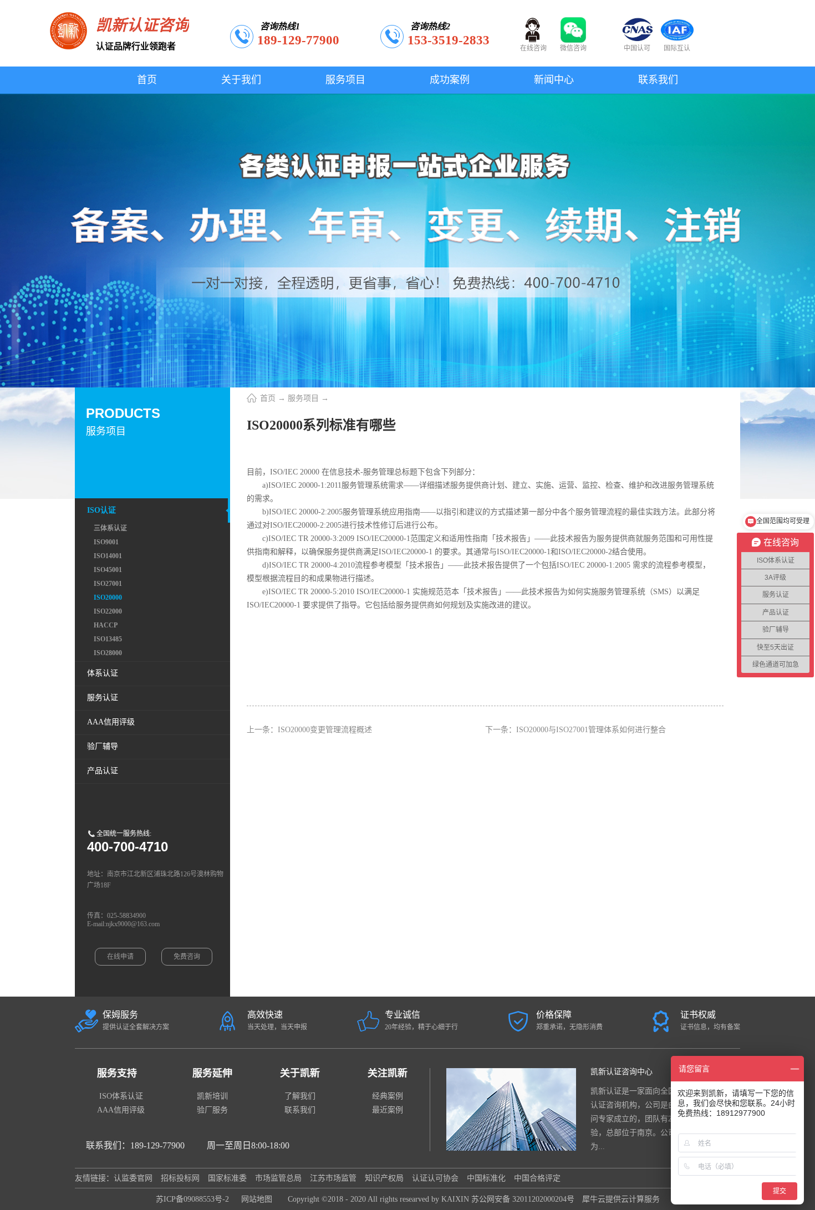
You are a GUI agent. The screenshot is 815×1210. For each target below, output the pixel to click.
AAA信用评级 (121, 1110)
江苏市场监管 (333, 1178)
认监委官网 (133, 1178)
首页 (147, 79)
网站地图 (254, 1199)
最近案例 (387, 1110)
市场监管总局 (278, 1178)
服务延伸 (212, 1073)
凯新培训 (212, 1096)
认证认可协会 (435, 1178)
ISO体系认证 (121, 1096)
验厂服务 (212, 1110)
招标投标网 (180, 1178)
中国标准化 (486, 1178)
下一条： (575, 730)
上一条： (309, 730)
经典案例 (387, 1096)
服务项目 (303, 398)
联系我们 (299, 1110)
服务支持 (117, 1073)
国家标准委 (227, 1178)
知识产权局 (384, 1178)
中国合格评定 (537, 1178)
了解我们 (299, 1096)
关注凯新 (387, 1073)
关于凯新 (300, 1073)
